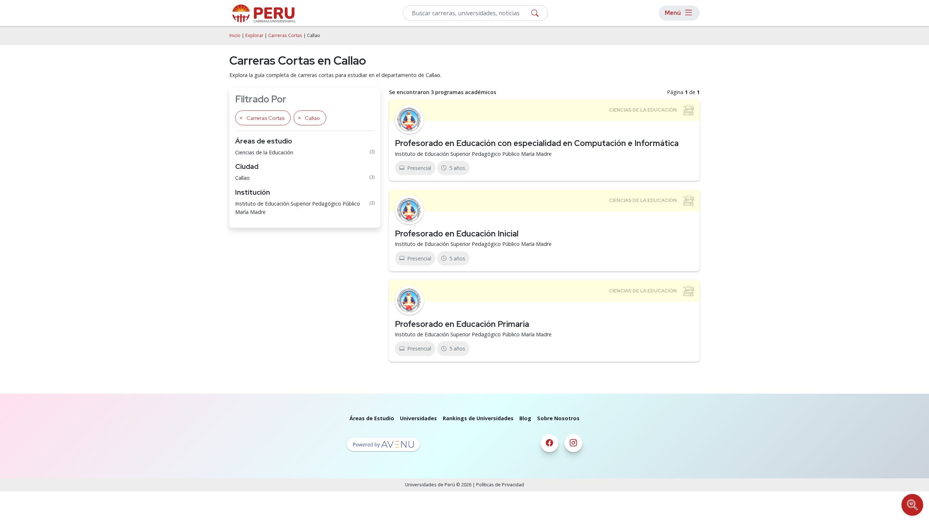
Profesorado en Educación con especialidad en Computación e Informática (537, 143)
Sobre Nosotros (558, 418)
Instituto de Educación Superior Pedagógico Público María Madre (297, 207)
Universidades (418, 418)
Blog (525, 418)
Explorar (254, 35)
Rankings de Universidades (478, 418)
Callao (242, 177)
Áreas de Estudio (371, 418)
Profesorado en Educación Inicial (457, 233)
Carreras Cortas (285, 35)
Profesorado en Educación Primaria (462, 324)
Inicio (235, 35)
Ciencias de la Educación (264, 152)
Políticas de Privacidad (500, 485)
